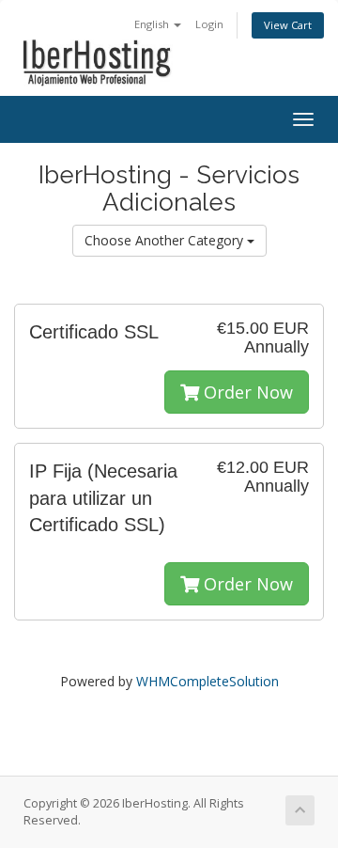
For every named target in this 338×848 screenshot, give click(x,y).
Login (209, 24)
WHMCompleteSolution (207, 681)
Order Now (246, 392)
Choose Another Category (165, 240)
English (153, 24)
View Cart (288, 25)
